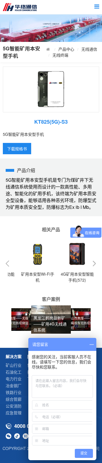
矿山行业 (14, 365)
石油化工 (14, 372)
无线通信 (89, 49)
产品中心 (66, 49)
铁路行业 (14, 392)
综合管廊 (14, 399)
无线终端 (60, 55)
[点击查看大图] (51, 89)
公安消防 (14, 406)
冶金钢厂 (14, 385)
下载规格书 (17, 148)
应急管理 (14, 412)
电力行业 (14, 378)
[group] (85, 319)
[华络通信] (22, 7)
